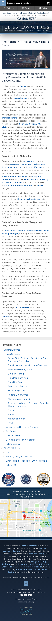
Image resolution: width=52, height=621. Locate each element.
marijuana (29, 161)
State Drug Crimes (17, 390)
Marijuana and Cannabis (20, 399)
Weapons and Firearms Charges (22, 427)
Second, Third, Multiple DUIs (19, 456)
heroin (40, 185)
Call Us (10, 8)
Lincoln (42, 548)
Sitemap (31, 602)
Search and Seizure (17, 386)
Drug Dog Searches (17, 382)
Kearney (45, 564)
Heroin (11, 414)
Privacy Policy (31, 599)
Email (27, 8)
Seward (29, 567)
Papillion (38, 567)
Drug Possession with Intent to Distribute (28, 365)
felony (23, 86)
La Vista (37, 569)
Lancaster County (11, 551)
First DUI (10, 452)
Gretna (11, 572)
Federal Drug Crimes (18, 394)
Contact (6, 316)
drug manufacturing (12, 167)
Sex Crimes (11, 431)
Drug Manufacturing (18, 378)
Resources (19, 599)
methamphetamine (22, 185)
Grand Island (8, 567)
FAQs (10, 423)
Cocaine (12, 410)
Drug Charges (13, 354)
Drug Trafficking (16, 373)
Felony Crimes (13, 444)
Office (44, 8)
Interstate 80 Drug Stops (20, 369)
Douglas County (38, 561)
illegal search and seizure (30, 199)
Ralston (45, 569)
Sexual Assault (15, 435)
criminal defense (10, 118)
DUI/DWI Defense (12, 448)
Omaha (24, 546)
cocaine (8, 185)
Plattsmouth (21, 569)
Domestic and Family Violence (20, 439)
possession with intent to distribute (27, 164)
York (23, 567)
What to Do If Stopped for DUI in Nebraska (26, 460)
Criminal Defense (12, 349)
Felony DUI (11, 465)
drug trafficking (34, 167)
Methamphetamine (17, 418)
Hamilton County (37, 553)
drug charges (20, 98)
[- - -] (3, 3)
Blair (30, 569)
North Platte (34, 564)
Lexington (23, 564)
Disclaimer (22, 602)
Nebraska (33, 546)
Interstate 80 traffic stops (15, 176)
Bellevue (6, 564)
